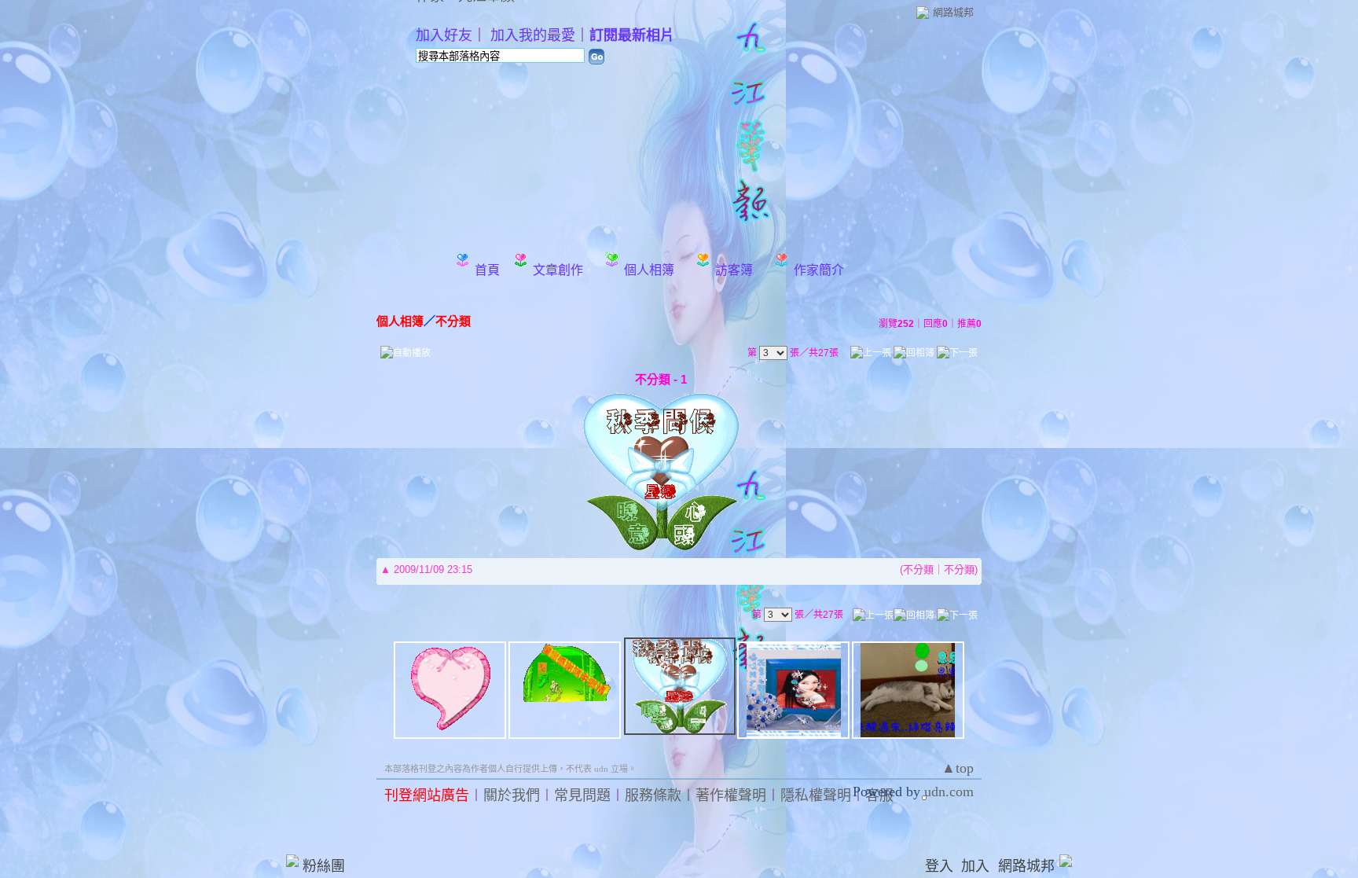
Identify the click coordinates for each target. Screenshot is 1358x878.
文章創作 (558, 270)
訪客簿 (734, 270)
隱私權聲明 (815, 795)
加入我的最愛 (532, 35)
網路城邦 (953, 12)
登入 (939, 866)
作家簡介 (819, 270)
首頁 (487, 270)
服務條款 (653, 795)
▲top (957, 768)
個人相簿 (649, 270)
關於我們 (511, 795)
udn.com (949, 791)
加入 (975, 866)
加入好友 (444, 35)
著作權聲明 (731, 795)
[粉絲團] (292, 860)
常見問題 (582, 795)
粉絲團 (324, 866)
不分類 (453, 321)
